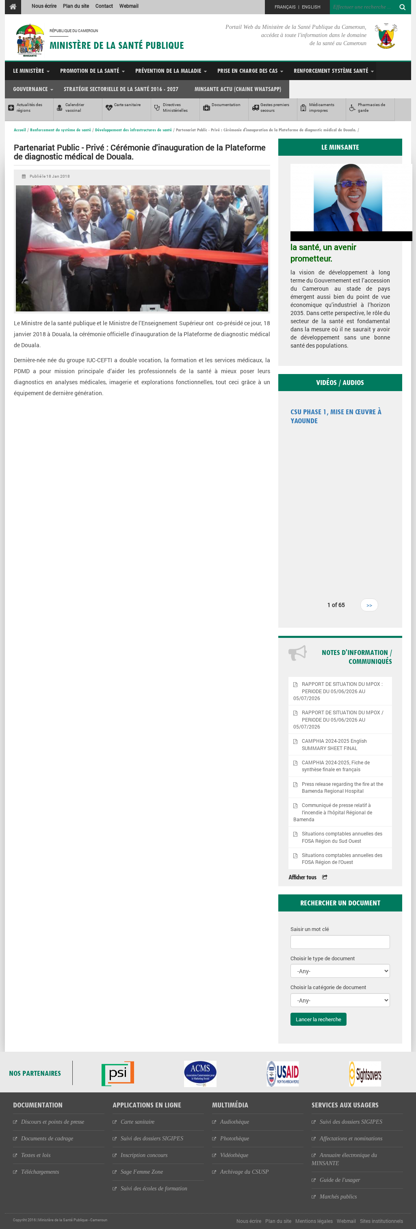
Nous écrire (44, 5)
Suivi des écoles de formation (154, 1188)
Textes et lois (35, 1155)
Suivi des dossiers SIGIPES (152, 1138)
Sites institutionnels (381, 1221)
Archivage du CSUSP (244, 1172)
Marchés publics (338, 1197)
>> (369, 605)
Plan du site (76, 5)
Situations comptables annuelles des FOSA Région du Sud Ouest (342, 837)
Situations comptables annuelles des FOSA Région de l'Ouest (342, 859)
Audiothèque (234, 1122)
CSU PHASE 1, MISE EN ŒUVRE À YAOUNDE (335, 416)
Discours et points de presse (52, 1122)
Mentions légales (314, 1221)
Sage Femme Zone (142, 1172)
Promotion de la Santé (89, 70)
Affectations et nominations (351, 1138)
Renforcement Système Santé (331, 70)
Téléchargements (40, 1172)
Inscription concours (144, 1155)
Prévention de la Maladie (168, 70)
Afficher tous (302, 877)
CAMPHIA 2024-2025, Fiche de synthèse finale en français (336, 766)
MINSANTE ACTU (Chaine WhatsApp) (238, 89)
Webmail (129, 5)
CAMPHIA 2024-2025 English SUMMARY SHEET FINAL (334, 744)
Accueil (20, 130)
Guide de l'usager (340, 1180)
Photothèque (234, 1138)
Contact (104, 5)
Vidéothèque (234, 1155)
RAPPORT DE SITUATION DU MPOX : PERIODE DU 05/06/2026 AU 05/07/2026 (338, 691)
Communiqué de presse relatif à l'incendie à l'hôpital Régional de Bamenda (333, 812)
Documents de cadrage (47, 1138)
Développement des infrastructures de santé (133, 130)
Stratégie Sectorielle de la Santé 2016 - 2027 (121, 89)
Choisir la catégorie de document (328, 987)
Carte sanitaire (137, 1122)
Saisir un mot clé (309, 929)
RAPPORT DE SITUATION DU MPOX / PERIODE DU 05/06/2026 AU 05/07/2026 (338, 719)
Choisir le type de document (322, 958)
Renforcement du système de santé (60, 130)
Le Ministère (28, 70)
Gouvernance (30, 89)
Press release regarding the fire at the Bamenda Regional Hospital (342, 787)
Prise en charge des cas (247, 70)
